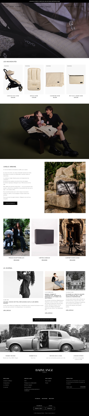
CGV (25, 380)
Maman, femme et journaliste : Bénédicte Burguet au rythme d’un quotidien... (53, 296)
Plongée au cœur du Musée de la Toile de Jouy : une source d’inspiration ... (75, 295)
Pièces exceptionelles (16, 257)
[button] (6, 6)
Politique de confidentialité (30, 382)
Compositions (6, 382)
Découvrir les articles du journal (44, 319)
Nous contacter (27, 387)
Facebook (37, 398)
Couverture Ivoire (55, 95)
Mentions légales (28, 385)
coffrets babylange (72, 257)
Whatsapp (51, 398)
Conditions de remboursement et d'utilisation (31, 390)
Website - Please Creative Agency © (48, 413)
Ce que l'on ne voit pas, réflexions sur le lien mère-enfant (21, 302)
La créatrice (6, 385)
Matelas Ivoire (34, 95)
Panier (46, 382)
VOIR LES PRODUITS (10, 203)
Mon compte (48, 380)
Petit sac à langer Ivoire (76, 95)
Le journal (5, 387)
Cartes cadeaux (44, 257)
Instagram (44, 398)
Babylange (39, 413)
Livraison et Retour (7, 380)
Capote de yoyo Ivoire (13, 95)
